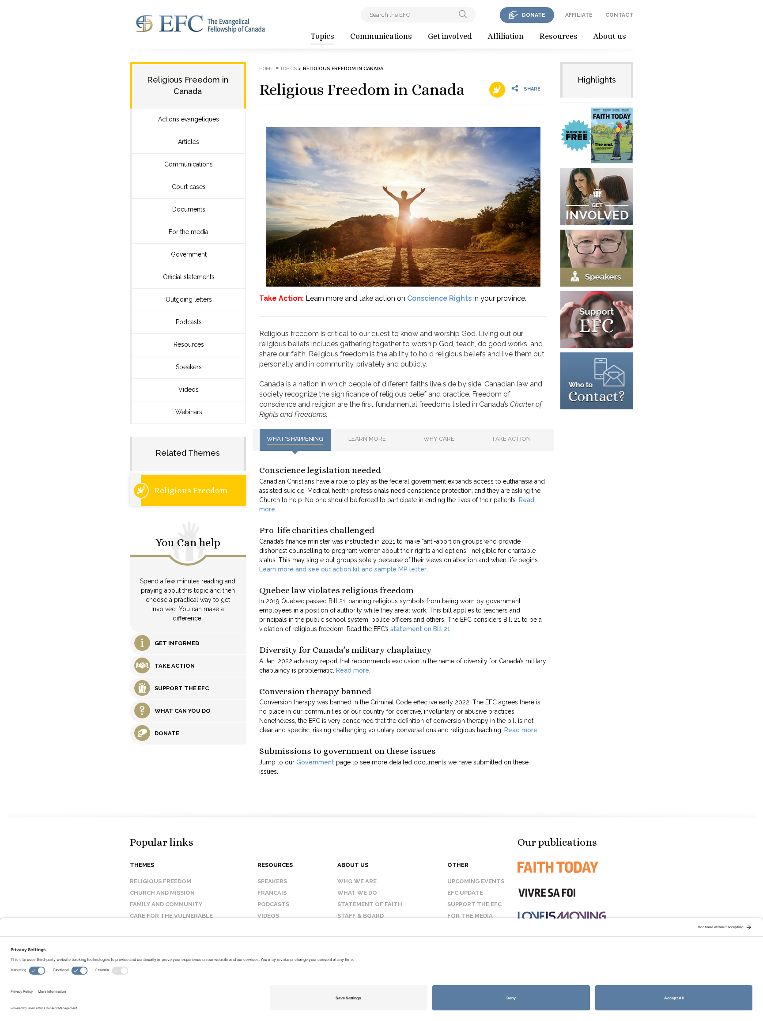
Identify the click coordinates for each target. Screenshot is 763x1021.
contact (619, 15)
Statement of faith (369, 904)
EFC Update (465, 892)
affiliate (579, 15)
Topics (322, 36)
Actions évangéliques (188, 119)
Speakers (189, 367)
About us (609, 36)
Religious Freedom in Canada (362, 89)
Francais (272, 892)
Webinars (188, 412)
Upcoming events (475, 881)
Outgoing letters (189, 299)
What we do (357, 892)
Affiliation (506, 36)
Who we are (357, 881)
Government (189, 254)
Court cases (189, 186)
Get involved (450, 36)
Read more (352, 670)
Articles (188, 141)
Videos (188, 389)
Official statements (189, 276)
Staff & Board (360, 915)
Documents (188, 209)
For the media (188, 231)
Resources (559, 36)
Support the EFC (474, 904)
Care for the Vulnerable (171, 915)
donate (533, 15)
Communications (381, 36)
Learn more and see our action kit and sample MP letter (343, 569)
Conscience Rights (439, 298)
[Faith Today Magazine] (575, 867)
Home (266, 69)
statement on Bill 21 (420, 628)
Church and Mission (162, 892)
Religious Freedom (191, 490)
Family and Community (166, 904)
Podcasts (189, 321)
